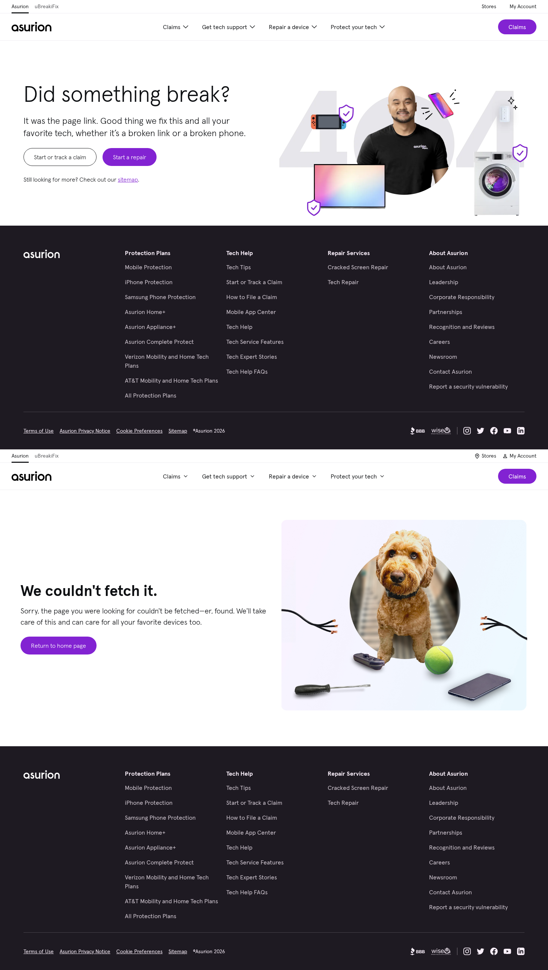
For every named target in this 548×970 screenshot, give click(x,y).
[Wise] (441, 430)
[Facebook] (494, 430)
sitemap (128, 179)
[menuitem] (176, 26)
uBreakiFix (47, 6)
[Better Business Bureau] (417, 430)
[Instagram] (467, 430)
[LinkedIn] (521, 430)
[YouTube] (507, 430)
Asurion (20, 6)
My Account (523, 6)
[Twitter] (480, 430)
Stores (489, 6)
